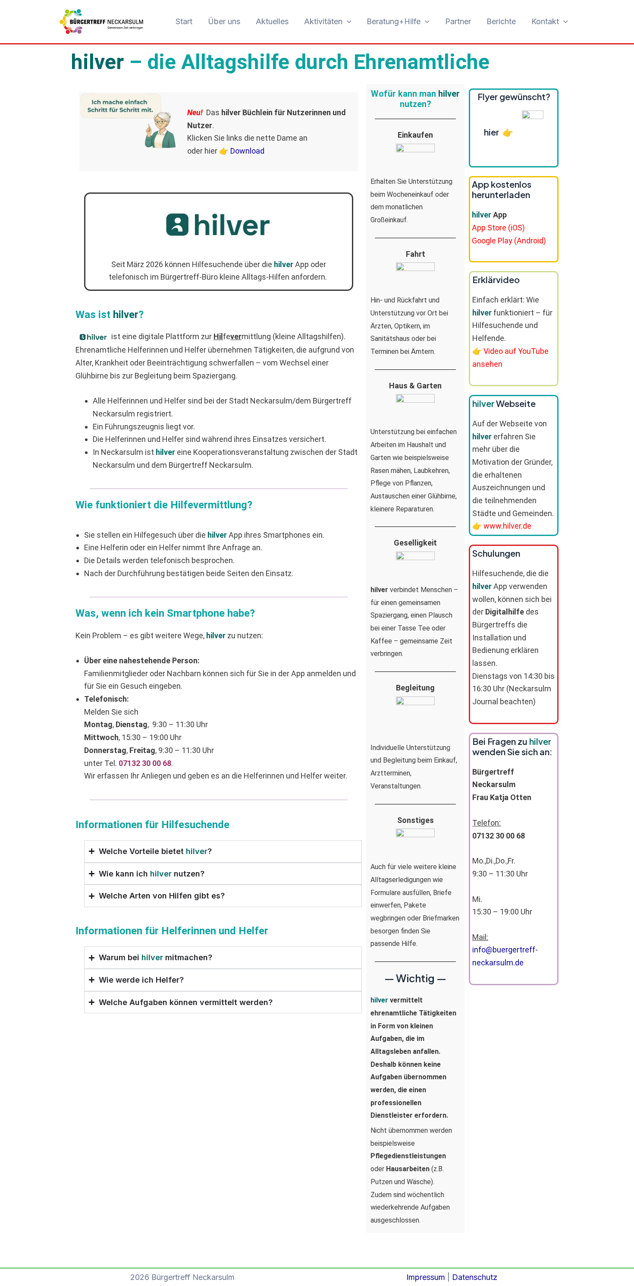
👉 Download (241, 150)
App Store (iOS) (498, 227)
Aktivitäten (323, 21)
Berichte (501, 21)
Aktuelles (272, 21)
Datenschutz (474, 1277)
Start (184, 21)
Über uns (224, 21)
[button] (347, 22)
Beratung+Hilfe (394, 21)
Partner (458, 21)
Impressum (425, 1277)
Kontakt (545, 21)
